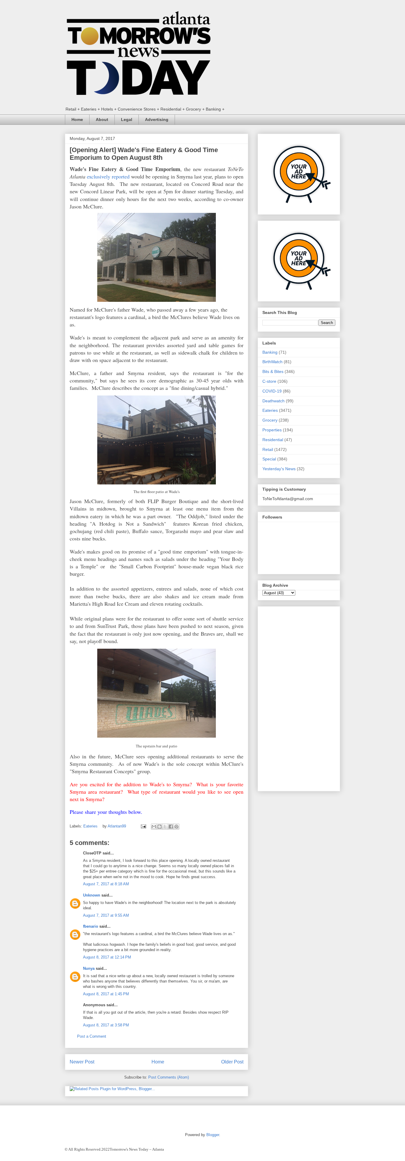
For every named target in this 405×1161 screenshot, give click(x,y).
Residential (272, 439)
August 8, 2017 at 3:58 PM (106, 1025)
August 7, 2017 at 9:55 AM (106, 915)
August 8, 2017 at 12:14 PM (107, 957)
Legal (126, 119)
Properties (272, 430)
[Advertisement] (298, 698)
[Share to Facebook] (171, 827)
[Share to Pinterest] (176, 827)
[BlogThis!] (159, 827)
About (102, 119)
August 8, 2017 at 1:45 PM (106, 994)
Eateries (90, 826)
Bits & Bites (272, 371)
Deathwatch (273, 400)
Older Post (232, 1061)
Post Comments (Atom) (168, 1077)
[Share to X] (165, 827)
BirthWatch (272, 361)
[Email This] (154, 827)
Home (77, 119)
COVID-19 (272, 391)
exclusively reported (108, 176)
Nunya (89, 968)
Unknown (91, 895)
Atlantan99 (117, 826)
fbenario (90, 926)
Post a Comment (91, 1036)
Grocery (270, 420)
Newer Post (82, 1061)
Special (269, 459)
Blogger (212, 1135)
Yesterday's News (279, 468)
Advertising (156, 119)
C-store (269, 381)
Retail (267, 449)
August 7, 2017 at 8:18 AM (106, 884)
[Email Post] (143, 826)
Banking (270, 352)
